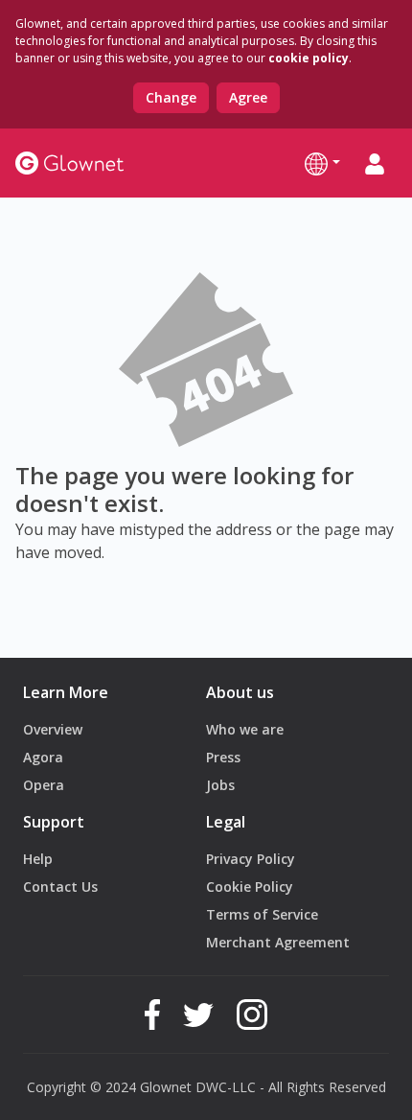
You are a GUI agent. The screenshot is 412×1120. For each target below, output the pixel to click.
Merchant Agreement (278, 942)
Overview (52, 729)
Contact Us (60, 886)
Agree (248, 97)
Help (38, 859)
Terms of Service (262, 914)
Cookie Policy (249, 886)
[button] (322, 163)
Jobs (220, 785)
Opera (43, 785)
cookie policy (308, 58)
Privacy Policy (250, 859)
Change (171, 97)
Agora (43, 757)
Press (223, 757)
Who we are (245, 729)
